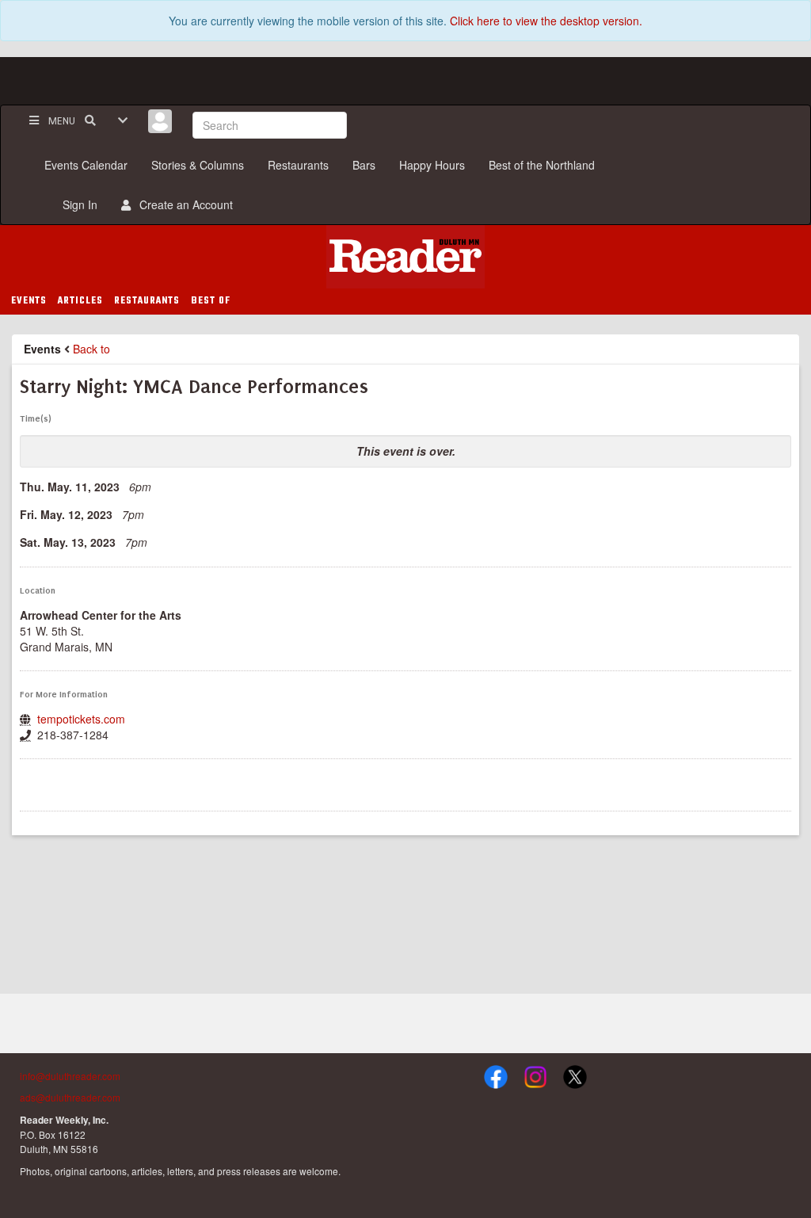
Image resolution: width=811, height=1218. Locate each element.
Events (42, 349)
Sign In (76, 204)
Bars (363, 165)
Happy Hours (432, 165)
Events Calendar (86, 165)
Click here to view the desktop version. (546, 21)
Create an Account (183, 204)
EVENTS (29, 301)
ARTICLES (80, 301)
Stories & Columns (197, 165)
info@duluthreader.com (70, 1075)
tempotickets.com (81, 719)
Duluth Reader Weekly (405, 256)
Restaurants (298, 165)
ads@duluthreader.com (70, 1097)
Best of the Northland (542, 165)
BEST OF (210, 301)
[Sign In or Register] (160, 121)
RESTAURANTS (147, 301)
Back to (91, 349)
